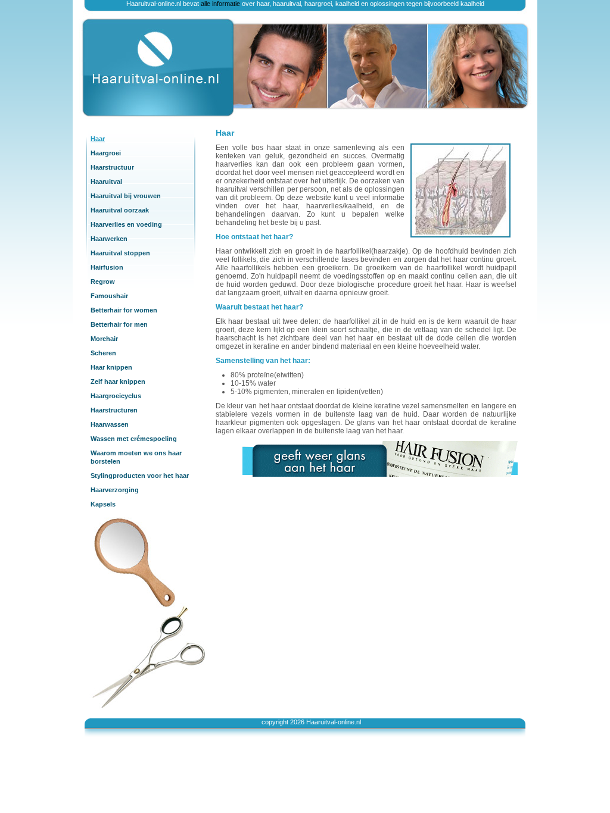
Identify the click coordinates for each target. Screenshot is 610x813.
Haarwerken (109, 238)
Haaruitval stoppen (120, 253)
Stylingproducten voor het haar (140, 475)
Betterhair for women (124, 310)
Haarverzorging (115, 489)
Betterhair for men (119, 324)
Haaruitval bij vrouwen (126, 195)
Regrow (103, 281)
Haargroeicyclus (116, 395)
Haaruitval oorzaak (120, 210)
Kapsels (103, 504)
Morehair (104, 338)
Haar (98, 138)
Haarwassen (110, 424)
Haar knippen (111, 367)
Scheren (103, 353)
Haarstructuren (114, 410)
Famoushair (109, 295)
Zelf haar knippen (118, 381)
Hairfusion (107, 267)
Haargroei (106, 153)
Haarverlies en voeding (126, 224)
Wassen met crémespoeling (134, 438)
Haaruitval (106, 181)
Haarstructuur (112, 167)
